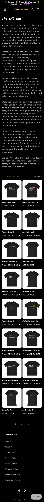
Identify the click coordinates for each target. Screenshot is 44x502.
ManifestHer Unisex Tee (30, 321)
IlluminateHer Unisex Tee (10, 262)
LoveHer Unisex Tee (28, 232)
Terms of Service (12, 475)
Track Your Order (12, 480)
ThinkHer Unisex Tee (8, 232)
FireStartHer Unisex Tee (30, 202)
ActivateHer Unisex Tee (30, 380)
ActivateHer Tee (7, 410)
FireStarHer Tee (27, 262)
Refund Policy (11, 464)
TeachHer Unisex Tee (8, 321)
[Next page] (28, 424)
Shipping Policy (11, 469)
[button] (5, 9)
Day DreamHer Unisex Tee (10, 380)
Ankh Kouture (25, 500)
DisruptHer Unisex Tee (9, 202)
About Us (9, 447)
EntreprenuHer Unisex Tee (31, 351)
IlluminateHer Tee (28, 291)
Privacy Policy (11, 458)
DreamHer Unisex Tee (9, 291)
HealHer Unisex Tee (8, 351)
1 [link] (15, 424)
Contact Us (9, 452)
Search (8, 441)
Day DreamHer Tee (28, 410)
